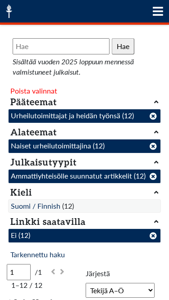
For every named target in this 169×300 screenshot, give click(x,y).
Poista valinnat (33, 90)
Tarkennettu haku (37, 254)
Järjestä (98, 273)
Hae (123, 46)
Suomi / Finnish (35, 205)
